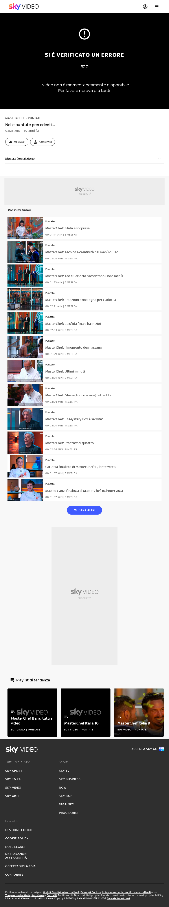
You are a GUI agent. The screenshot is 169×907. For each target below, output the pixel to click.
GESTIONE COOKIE (19, 830)
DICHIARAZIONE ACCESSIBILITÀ (16, 855)
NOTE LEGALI (15, 846)
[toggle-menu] (156, 6)
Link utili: (12, 821)
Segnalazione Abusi (118, 898)
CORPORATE (14, 874)
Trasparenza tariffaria (17, 895)
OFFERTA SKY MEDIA (20, 866)
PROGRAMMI (68, 812)
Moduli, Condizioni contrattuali (61, 892)
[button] (16, 142)
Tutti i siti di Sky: (17, 762)
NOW (62, 787)
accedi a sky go (145, 749)
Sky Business (70, 779)
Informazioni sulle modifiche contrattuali (126, 892)
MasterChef (15, 118)
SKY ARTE (12, 796)
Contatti (52, 895)
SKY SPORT (13, 770)
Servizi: (64, 762)
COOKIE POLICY (17, 838)
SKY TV (64, 770)
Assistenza (37, 895)
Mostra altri (84, 510)
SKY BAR (65, 796)
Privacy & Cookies (91, 892)
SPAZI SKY (66, 804)
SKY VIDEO (13, 787)
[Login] (145, 6)
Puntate (34, 118)
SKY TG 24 (13, 779)
